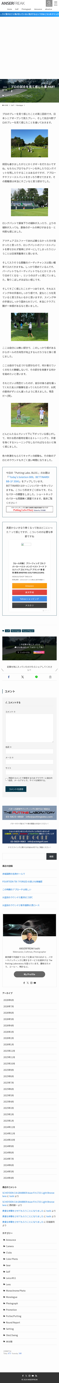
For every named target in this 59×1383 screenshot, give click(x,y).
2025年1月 (8, 1120)
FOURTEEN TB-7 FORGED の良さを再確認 (22, 881)
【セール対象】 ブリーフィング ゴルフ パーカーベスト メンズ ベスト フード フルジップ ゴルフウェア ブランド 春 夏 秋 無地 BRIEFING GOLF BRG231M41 (29, 568)
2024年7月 (8, 1158)
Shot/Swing (12, 1335)
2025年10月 (9, 1063)
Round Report (26, 95)
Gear (8, 1265)
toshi (11, 1196)
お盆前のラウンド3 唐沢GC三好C (17, 897)
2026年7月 (8, 1006)
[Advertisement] (29, 48)
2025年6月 (8, 1088)
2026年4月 (8, 1025)
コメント (10, 711)
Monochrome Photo (16, 1290)
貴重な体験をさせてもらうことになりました (22, 1210)
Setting (10, 1328)
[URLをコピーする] (50, 677)
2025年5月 (8, 1095)
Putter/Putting (13, 1316)
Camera (10, 1246)
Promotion (11, 1309)
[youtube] (34, 983)
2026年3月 (8, 1031)
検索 (51, 856)
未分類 (9, 1341)
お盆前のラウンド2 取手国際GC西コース (21, 905)
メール (9, 757)
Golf (7, 95)
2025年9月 (8, 1069)
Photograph (12, 1303)
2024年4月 (8, 1177)
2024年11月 (9, 1133)
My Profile (29, 974)
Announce (11, 1239)
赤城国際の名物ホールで (13, 873)
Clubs (9, 1252)
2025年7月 (8, 1082)
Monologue (15, 95)
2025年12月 (9, 1050)
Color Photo (12, 1258)
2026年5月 (8, 1019)
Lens (8, 1284)
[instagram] (31, 983)
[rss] (36, 1376)
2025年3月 (8, 1107)
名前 (8, 747)
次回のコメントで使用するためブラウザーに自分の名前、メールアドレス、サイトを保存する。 (30, 779)
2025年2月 (8, 1114)
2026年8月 (8, 999)
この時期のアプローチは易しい (16, 889)
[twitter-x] (27, 983)
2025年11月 (9, 1057)
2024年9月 (8, 1146)
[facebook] (24, 983)
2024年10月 (9, 1139)
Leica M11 (11, 1277)
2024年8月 (8, 1152)
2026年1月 (8, 1044)
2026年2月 (8, 1037)
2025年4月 (8, 1101)
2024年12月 (9, 1126)
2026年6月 (8, 1012)
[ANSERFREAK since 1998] (13, 3)
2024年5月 (8, 1171)
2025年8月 (8, 1076)
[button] (8, 677)
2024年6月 (8, 1165)
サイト (8, 768)
